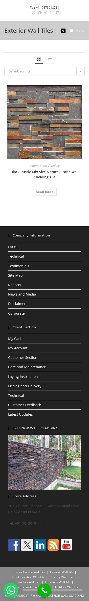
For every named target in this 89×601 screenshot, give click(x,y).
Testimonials (18, 266)
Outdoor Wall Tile (67, 587)
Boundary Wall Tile (27, 582)
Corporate (16, 313)
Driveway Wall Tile (57, 582)
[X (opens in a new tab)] (33, 12)
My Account (17, 348)
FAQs (12, 246)
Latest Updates (20, 414)
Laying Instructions (24, 376)
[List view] (50, 59)
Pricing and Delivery (24, 386)
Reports (14, 284)
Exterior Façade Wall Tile (28, 572)
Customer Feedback (24, 404)
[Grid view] (39, 59)
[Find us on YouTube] (66, 545)
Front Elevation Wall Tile (28, 577)
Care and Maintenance (27, 367)
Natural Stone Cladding (44, 166)
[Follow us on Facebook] (14, 545)
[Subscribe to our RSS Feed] (53, 545)
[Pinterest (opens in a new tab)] (46, 12)
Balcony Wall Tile (61, 577)
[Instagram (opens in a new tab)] (52, 12)
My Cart (14, 338)
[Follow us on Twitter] (27, 545)
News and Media (22, 294)
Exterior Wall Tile (61, 572)
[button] (10, 590)
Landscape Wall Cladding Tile (30, 587)
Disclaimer (17, 303)
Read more (44, 192)
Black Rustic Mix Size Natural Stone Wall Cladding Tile (45, 174)
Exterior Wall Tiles (28, 30)
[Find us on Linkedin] (40, 545)
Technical (16, 256)
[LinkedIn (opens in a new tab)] (57, 12)
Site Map (15, 275)
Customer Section (22, 357)
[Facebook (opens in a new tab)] (40, 12)
